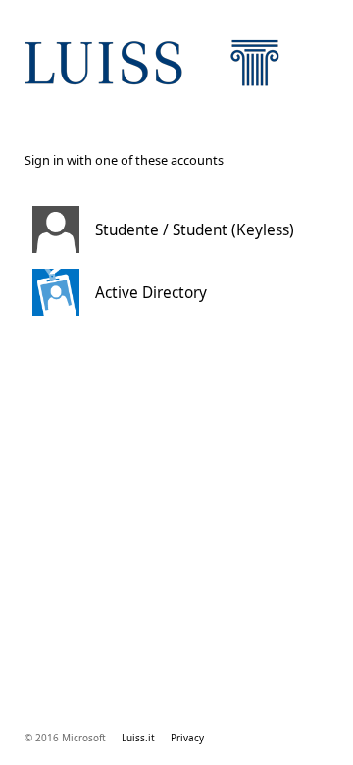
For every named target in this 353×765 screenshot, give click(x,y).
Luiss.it (138, 737)
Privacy (187, 737)
